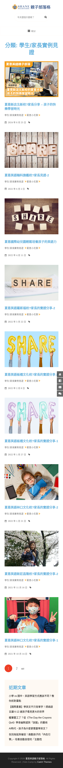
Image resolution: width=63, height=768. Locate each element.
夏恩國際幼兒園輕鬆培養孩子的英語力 (31, 241)
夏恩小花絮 (32, 115)
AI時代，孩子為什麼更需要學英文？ (28, 728)
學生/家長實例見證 (14, 115)
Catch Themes (44, 762)
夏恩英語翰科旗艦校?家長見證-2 (27, 175)
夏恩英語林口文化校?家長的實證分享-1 (31, 640)
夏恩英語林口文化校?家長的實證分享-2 (31, 507)
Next (22, 668)
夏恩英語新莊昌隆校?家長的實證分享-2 (31, 574)
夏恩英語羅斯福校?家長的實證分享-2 (30, 308)
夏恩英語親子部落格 (35, 758)
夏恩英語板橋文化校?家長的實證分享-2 (31, 374)
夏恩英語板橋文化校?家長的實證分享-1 (31, 441)
